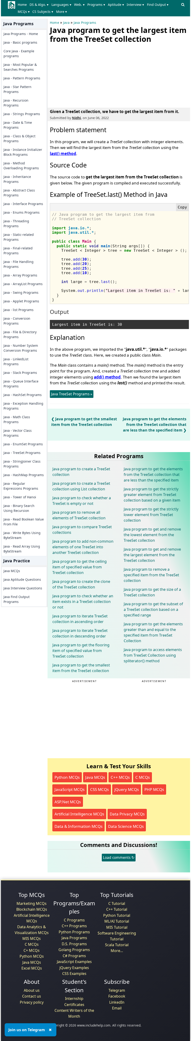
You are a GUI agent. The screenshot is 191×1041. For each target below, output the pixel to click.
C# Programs (74, 955)
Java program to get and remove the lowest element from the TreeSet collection (152, 535)
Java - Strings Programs (21, 114)
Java (66, 23)
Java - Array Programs (20, 275)
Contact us (31, 996)
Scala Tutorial (117, 944)
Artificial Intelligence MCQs (79, 814)
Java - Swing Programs (20, 292)
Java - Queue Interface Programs (20, 383)
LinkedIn (116, 1002)
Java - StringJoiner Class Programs (22, 463)
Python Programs (74, 932)
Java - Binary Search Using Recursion (18, 508)
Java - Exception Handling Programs (23, 406)
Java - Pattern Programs (21, 78)
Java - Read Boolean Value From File (23, 521)
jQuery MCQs (126, 789)
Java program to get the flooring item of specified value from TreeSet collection (80, 650)
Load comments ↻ (118, 857)
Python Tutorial (116, 915)
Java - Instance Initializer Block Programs (22, 152)
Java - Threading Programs (16, 223)
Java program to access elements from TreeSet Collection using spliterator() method (153, 655)
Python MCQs (67, 777)
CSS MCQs (99, 789)
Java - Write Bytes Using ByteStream (22, 535)
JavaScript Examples (74, 961)
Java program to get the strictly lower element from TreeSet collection (151, 514)
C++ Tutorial (116, 909)
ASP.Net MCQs (68, 801)
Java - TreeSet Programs (22, 452)
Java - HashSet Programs (22, 395)
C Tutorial (116, 903)
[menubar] (97, 8)
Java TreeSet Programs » (71, 394)
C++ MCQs (120, 777)
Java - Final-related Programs (18, 250)
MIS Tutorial (116, 927)
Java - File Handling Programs (18, 264)
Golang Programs (74, 949)
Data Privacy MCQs (127, 814)
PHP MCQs (154, 789)
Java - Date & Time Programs (17, 125)
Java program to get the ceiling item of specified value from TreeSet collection (79, 567)
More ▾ (61, 11)
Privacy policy (32, 1002)
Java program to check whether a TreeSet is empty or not (81, 500)
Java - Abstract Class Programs (19, 192)
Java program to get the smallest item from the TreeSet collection (81, 667)
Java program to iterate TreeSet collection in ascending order (80, 618)
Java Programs (85, 23)
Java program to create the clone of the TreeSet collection (81, 584)
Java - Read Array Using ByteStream (21, 548)
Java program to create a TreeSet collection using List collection (81, 486)
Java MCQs (11, 571)
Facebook (116, 996)
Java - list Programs (18, 310)
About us (32, 990)
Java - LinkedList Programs (15, 361)
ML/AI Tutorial (116, 921)
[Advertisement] (85, 74)
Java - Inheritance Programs (17, 179)
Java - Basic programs (20, 42)
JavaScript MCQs (70, 789)
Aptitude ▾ (116, 4)
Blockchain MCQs (31, 909)
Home (22, 4)
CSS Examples (74, 973)
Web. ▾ (79, 4)
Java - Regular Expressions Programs (20, 486)
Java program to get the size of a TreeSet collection (152, 592)
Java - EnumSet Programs (23, 444)
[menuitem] (23, 4)
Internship (74, 998)
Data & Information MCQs (78, 826)
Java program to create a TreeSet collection (81, 471)
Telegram (117, 990)
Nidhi (76, 118)
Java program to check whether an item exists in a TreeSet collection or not (82, 601)
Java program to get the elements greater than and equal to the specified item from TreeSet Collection (153, 632)
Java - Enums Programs (21, 212)
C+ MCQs (32, 950)
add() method (107, 377)
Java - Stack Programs (20, 372)
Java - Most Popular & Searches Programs (20, 67)
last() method (63, 153)
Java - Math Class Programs (16, 419)
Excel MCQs (31, 968)
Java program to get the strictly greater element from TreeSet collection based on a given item (152, 494)
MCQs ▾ (24, 11)
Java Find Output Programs (16, 599)
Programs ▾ (96, 4)
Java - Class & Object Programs (19, 138)
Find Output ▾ (157, 4)
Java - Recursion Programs (15, 102)
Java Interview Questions (22, 588)
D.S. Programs (74, 943)
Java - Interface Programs (23, 204)
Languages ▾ (61, 4)
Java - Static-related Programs (18, 237)
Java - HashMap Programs (23, 475)
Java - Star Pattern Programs (17, 89)
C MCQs (142, 777)
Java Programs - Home (20, 34)
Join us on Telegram (26, 1029)
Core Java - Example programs (18, 53)
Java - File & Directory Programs (20, 334)
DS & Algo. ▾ (39, 4)
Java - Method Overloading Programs (21, 165)
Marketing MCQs (32, 903)
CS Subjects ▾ (42, 11)
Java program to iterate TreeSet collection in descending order (80, 633)
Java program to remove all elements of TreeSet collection (79, 515)
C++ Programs (74, 925)
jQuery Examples (74, 967)
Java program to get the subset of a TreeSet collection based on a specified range (153, 609)
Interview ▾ (135, 4)
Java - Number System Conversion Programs (20, 348)
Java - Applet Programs (21, 301)
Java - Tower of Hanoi (19, 497)
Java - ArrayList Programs (23, 284)
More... (117, 950)
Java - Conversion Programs (16, 321)
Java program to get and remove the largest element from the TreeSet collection (152, 555)
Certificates (74, 1004)
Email (117, 1008)
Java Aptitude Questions (22, 579)
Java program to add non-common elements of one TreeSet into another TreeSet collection (82, 547)
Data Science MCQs (126, 826)
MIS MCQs (31, 938)
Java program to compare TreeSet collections (82, 529)
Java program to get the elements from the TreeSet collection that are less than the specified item (154, 424)
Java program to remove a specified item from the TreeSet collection (151, 575)
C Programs (74, 920)
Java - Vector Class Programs (17, 433)
